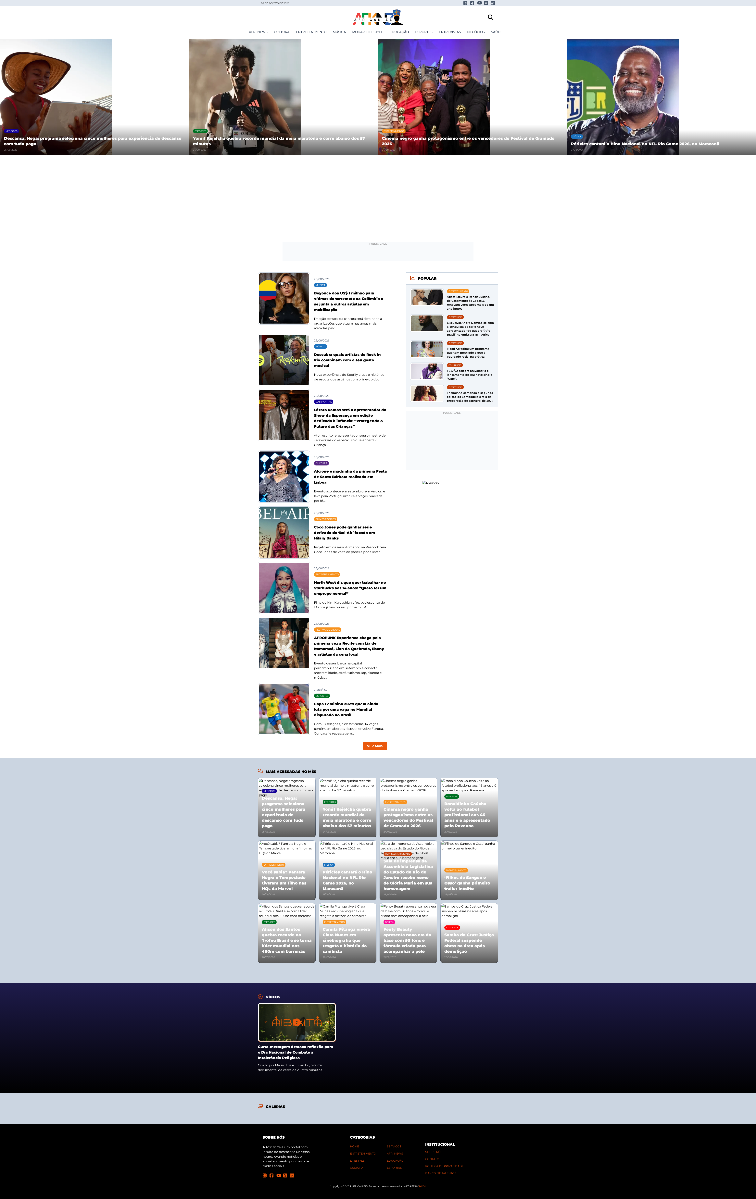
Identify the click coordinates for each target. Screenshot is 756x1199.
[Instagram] (465, 3)
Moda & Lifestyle (367, 32)
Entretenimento (311, 32)
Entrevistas (450, 32)
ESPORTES (394, 1167)
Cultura (282, 32)
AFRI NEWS (395, 1153)
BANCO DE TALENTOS (440, 1173)
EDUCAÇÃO (395, 1160)
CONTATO (432, 1159)
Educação (399, 32)
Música (339, 32)
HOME (354, 1146)
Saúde (497, 32)
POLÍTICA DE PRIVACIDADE (444, 1166)
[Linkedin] (493, 3)
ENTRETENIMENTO (363, 1153)
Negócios (476, 32)
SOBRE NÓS (433, 1152)
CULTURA (356, 1167)
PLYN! (422, 1186)
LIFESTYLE (357, 1160)
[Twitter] (486, 3)
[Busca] (490, 17)
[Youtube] (479, 3)
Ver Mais (375, 746)
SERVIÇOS (394, 1146)
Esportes (424, 32)
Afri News (258, 32)
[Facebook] (472, 3)
